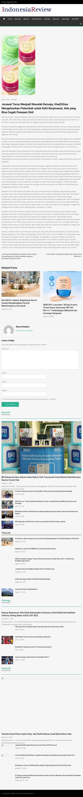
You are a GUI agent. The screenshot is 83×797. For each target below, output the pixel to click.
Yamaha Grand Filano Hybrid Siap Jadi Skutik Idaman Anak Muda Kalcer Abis (37, 734)
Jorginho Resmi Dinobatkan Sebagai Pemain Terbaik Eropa (34, 569)
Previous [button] (3, 296)
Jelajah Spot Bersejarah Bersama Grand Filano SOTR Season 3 (36, 745)
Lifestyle (47, 19)
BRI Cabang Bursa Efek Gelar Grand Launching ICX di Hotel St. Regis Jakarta (40, 521)
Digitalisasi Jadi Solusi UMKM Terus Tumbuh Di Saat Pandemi (35, 549)
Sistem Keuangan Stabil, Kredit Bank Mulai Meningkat (32, 579)
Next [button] (80, 296)
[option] (21, 289)
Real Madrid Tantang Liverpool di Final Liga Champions (33, 647)
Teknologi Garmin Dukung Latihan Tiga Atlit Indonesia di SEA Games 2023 (39, 627)
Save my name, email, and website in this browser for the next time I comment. (30, 399)
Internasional (36, 19)
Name (4, 373)
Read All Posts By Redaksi (24, 331)
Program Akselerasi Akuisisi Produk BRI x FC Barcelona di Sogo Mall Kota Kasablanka (43, 491)
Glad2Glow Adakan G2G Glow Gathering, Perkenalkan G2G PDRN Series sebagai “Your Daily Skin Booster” (61, 277)
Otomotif (75, 19)
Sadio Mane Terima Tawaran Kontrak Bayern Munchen (33, 637)
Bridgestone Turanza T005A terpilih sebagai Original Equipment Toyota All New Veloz (43, 765)
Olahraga (6, 600)
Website (4, 390)
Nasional (56, 19)
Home (10, 19)
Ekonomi (18, 19)
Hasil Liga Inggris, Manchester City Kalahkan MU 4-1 (32, 657)
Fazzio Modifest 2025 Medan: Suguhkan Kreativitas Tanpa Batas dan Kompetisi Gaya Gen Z (45, 755)
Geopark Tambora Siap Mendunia (26, 589)
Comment (5, 349)
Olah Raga (65, 19)
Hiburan (26, 19)
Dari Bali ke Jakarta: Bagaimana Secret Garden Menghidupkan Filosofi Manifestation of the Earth (47, 538)
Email (4, 382)
